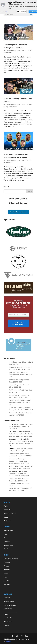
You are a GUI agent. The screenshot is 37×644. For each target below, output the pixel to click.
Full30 (6, 506)
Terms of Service (10, 605)
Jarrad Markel (14, 459)
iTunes (6, 538)
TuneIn (6, 534)
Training (7, 562)
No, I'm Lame (21, 11)
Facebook (7, 618)
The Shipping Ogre (13, 50)
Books (6, 573)
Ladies (6, 581)
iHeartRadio (8, 530)
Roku (6, 517)
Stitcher (7, 541)
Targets (6, 566)
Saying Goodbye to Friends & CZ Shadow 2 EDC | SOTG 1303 (19, 461)
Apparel (7, 570)
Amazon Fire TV (10, 513)
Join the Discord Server (18, 212)
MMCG (8, 641)
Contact (7, 598)
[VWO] (7, 11)
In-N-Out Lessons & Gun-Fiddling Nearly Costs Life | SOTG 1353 (21, 374)
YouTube (7, 521)
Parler (6, 614)
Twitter (6, 625)
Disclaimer (8, 609)
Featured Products (11, 559)
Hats (5, 577)
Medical (7, 584)
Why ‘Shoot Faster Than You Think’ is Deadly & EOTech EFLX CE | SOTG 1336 (21, 434)
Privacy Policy (9, 601)
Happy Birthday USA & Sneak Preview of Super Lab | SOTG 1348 (19, 402)
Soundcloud (8, 545)
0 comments (12, 107)
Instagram (7, 621)
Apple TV (7, 510)
